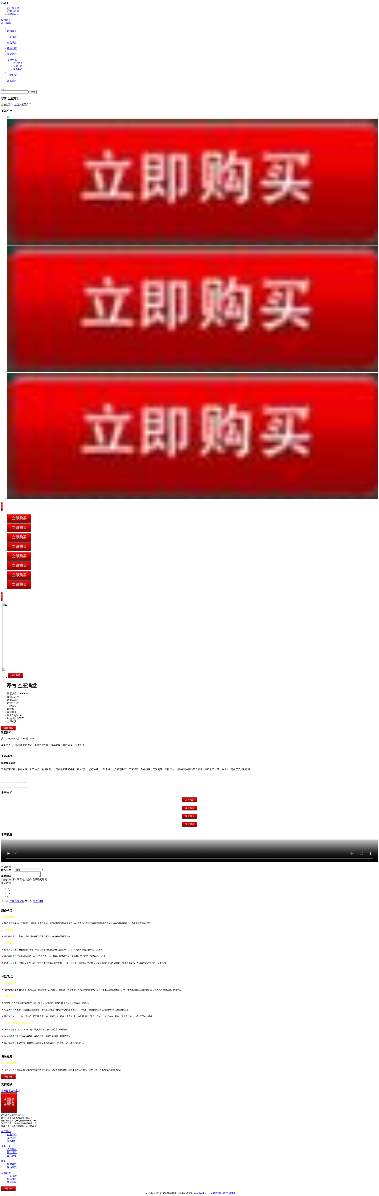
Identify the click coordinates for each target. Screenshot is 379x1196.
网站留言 (12, 1167)
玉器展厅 (12, 37)
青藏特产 (12, 54)
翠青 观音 (38, 901)
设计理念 (12, 1152)
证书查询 (12, 81)
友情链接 (6, 1173)
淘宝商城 (14, 11)
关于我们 (6, 1131)
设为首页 (6, 20)
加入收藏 (6, 23)
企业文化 (6, 1146)
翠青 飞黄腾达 (16, 901)
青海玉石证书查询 (10, 1090)
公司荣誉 (12, 1149)
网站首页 (12, 31)
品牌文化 (12, 60)
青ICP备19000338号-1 (224, 1193)
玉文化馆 (12, 75)
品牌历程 (18, 66)
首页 (17, 104)
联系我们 (18, 69)
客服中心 (14, 14)
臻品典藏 (12, 48)
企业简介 (18, 63)
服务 (3, 1161)
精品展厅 (12, 42)
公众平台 (14, 8)
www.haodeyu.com (202, 1193)
